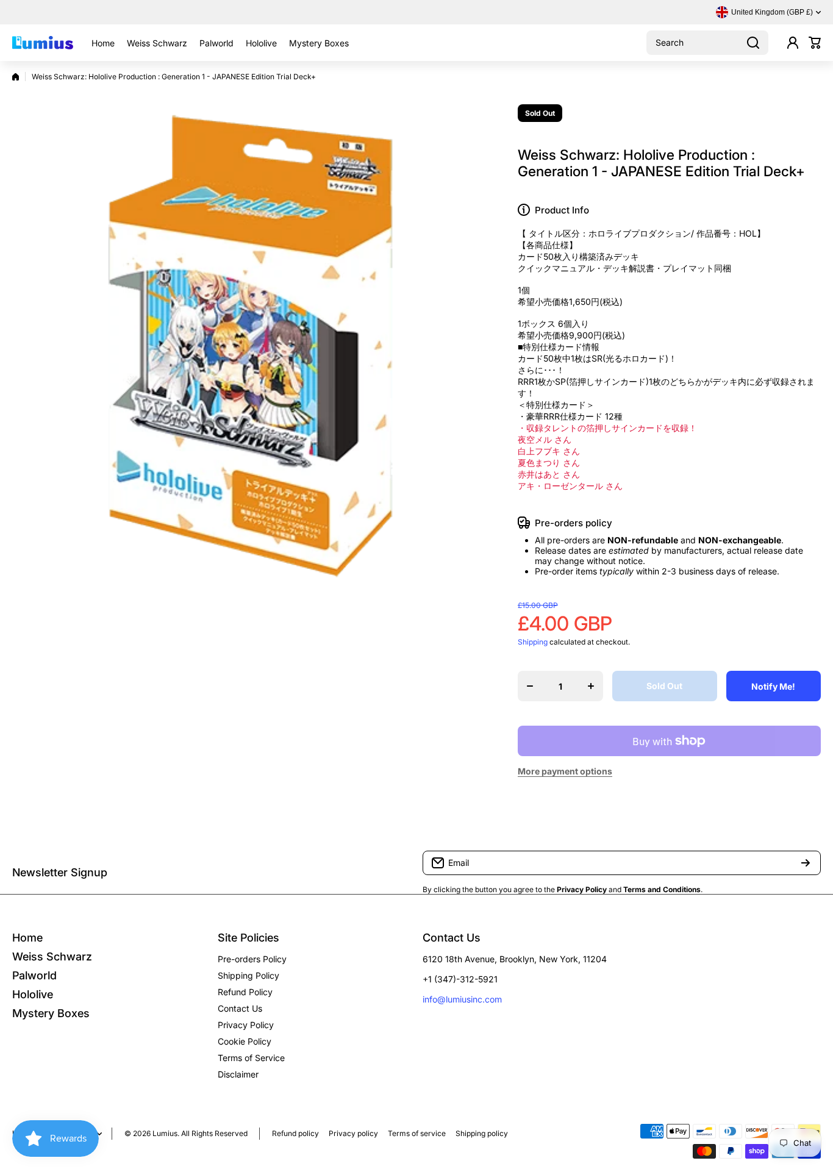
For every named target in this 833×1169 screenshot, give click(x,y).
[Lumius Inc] (42, 42)
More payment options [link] (565, 771)
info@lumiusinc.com (462, 999)
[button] (815, 43)
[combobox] (707, 42)
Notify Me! (773, 686)
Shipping (533, 641)
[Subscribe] (805, 863)
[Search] (753, 42)
